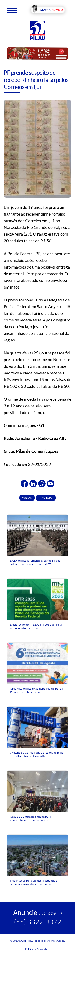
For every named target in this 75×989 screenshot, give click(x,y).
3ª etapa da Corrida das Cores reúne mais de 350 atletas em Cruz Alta (36, 754)
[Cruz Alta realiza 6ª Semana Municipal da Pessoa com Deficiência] (37, 680)
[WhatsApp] (42, 483)
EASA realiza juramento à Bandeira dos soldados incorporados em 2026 (35, 562)
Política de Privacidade (37, 949)
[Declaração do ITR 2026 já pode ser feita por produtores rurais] (37, 616)
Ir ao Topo (46, 497)
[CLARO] (37, 53)
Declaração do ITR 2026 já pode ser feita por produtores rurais (36, 626)
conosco (37, 912)
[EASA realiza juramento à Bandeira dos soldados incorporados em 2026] (37, 535)
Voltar (27, 497)
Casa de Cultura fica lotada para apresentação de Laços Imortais (30, 818)
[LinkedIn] (33, 483)
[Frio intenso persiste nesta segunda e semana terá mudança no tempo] (37, 855)
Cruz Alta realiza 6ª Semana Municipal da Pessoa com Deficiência (36, 690)
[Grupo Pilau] (37, 30)
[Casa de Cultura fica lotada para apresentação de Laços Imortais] (37, 791)
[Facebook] (24, 483)
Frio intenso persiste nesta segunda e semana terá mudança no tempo (33, 882)
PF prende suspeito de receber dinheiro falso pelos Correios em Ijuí (36, 79)
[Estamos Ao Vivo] (48, 10)
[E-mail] (50, 483)
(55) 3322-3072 (37, 922)
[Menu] (12, 10)
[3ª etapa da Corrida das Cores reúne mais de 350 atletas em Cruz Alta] (37, 736)
